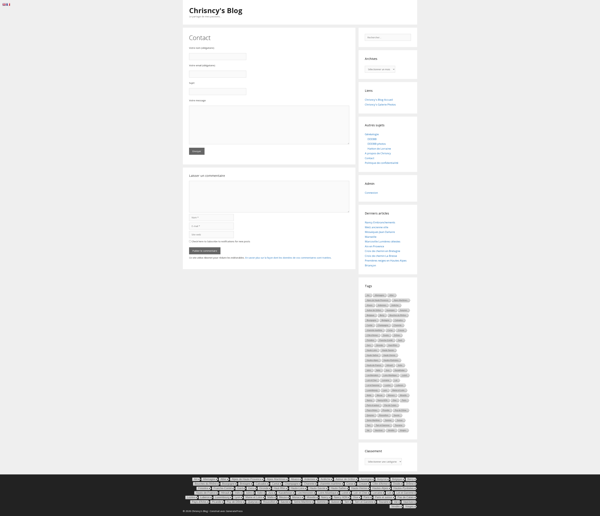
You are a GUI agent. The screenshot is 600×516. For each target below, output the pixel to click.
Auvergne (390, 310)
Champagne (383, 325)
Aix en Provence (374, 246)
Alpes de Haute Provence (377, 300)
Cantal (369, 325)
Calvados (399, 320)
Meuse (379, 395)
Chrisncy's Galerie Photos (380, 104)
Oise (395, 400)
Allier (391, 295)
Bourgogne (371, 320)
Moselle (403, 395)
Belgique (370, 315)
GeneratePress (234, 511)
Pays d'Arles (372, 410)
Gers (369, 345)
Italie (378, 370)
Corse (390, 330)
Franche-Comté (386, 340)
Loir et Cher (372, 380)
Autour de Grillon (374, 310)
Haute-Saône (372, 355)
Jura (387, 370)
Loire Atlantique (390, 375)
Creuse (401, 330)
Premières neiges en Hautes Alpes (386, 260)
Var (368, 430)
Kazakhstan (400, 370)
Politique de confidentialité (381, 163)
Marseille (370, 237)
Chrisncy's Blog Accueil (379, 99)
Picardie (386, 410)
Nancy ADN (382, 400)
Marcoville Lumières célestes (382, 241)
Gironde (379, 345)
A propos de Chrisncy (378, 153)
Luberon (399, 385)
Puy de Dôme (400, 410)
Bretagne (385, 320)
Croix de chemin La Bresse (381, 256)
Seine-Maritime (373, 420)
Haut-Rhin (392, 345)
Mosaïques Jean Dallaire (380, 232)
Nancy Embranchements (380, 222)
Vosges (403, 430)
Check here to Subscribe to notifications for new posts (220, 241)
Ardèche (395, 305)
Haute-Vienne (389, 355)
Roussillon (383, 415)
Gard (400, 340)
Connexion (371, 192)
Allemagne (379, 295)
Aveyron (403, 310)
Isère (369, 370)
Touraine (398, 425)
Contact (369, 158)
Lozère (388, 385)
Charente (398, 325)
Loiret (404, 375)
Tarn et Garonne (383, 425)
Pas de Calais (390, 405)
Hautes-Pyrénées (391, 360)
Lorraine (385, 380)
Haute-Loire (372, 350)
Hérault (389, 365)
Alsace (369, 305)
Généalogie (372, 134)
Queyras (370, 415)
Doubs (386, 335)
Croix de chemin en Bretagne (382, 251)
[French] (8, 4)
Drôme (397, 335)
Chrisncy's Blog (215, 10)
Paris (404, 400)
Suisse (400, 420)
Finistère (370, 340)
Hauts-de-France (374, 365)
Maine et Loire (398, 390)
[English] (4, 4)
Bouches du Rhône (398, 315)
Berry (382, 315)
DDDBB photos (377, 144)
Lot (396, 380)
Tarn (368, 425)
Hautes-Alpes (372, 360)
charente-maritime (374, 330)
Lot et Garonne (373, 385)
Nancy (369, 400)
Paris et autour (373, 405)
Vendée (391, 430)
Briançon (370, 265)
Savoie (397, 415)
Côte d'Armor (372, 335)
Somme (388, 420)
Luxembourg (372, 390)
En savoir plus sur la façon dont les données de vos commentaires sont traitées (288, 257)
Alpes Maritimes (400, 300)
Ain (368, 295)
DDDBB (372, 139)
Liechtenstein (372, 375)
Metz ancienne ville (376, 227)
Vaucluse (379, 430)
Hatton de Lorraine (379, 148)
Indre (400, 365)
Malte (369, 395)
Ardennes (382, 305)
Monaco (391, 395)
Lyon (385, 390)
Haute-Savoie (388, 350)
